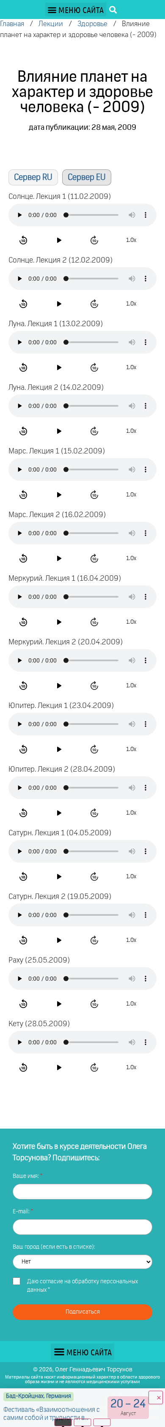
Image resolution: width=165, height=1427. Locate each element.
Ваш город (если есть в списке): (54, 1247)
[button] (75, 9)
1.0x (131, 240)
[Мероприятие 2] (82, 1422)
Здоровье (92, 24)
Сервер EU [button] (87, 177)
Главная (12, 24)
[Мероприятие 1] (63, 1422)
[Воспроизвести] (60, 240)
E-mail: (22, 1212)
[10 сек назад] (24, 240)
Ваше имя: (26, 1176)
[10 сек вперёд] (96, 240)
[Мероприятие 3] (102, 1422)
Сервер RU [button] (33, 177)
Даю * (82, 1286)
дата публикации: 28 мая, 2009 (82, 127)
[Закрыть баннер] (155, 1397)
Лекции (50, 24)
